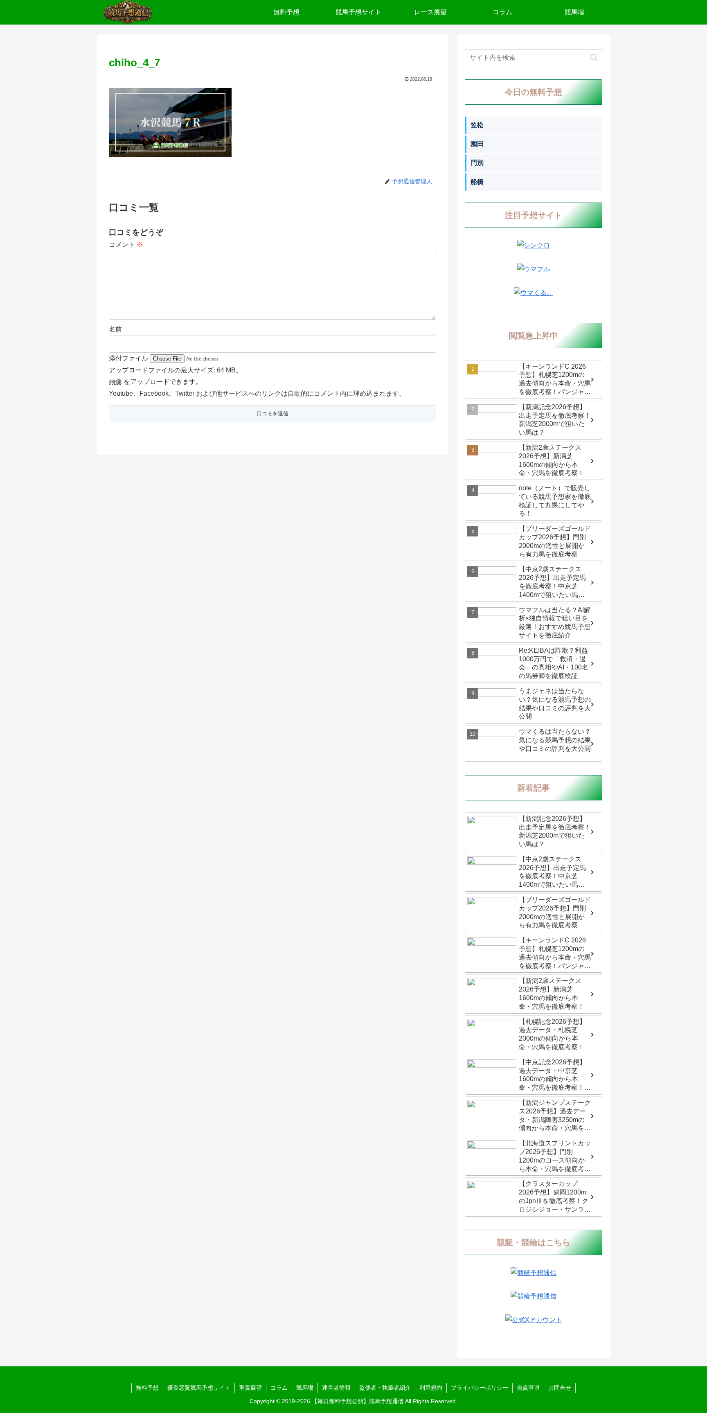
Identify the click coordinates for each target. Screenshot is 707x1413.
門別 (477, 162)
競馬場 (304, 1387)
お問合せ (559, 1387)
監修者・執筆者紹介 (385, 1387)
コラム (279, 1387)
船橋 (477, 181)
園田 (477, 143)
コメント (126, 244)
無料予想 (147, 1387)
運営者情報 (336, 1387)
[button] (594, 57)
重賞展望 (250, 1387)
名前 (115, 329)
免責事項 (528, 1387)
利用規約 (430, 1387)
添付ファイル (129, 358)
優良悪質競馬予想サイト (198, 1387)
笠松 (477, 125)
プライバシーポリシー (479, 1387)
